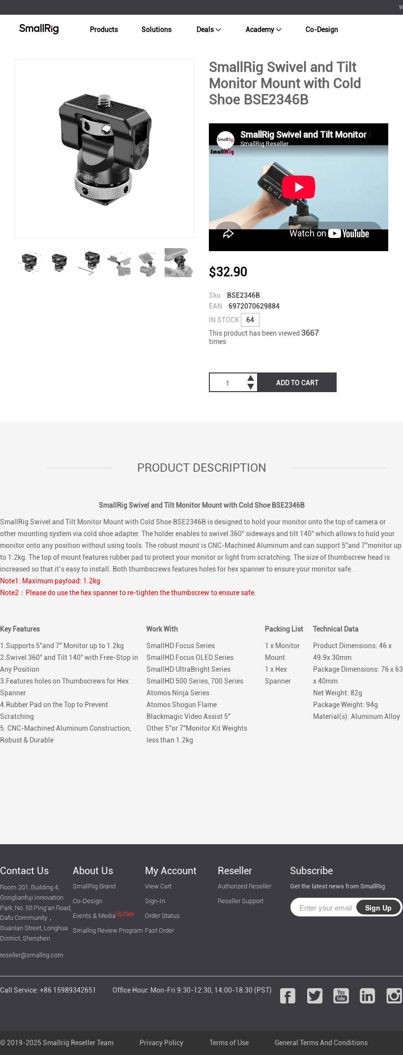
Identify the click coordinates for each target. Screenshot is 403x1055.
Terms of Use (229, 1043)
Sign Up (378, 907)
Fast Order (159, 930)
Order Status (162, 915)
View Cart (158, 886)
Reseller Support (240, 901)
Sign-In (155, 901)
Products (104, 29)
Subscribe (311, 871)
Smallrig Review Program (108, 930)
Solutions (157, 29)
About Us (93, 871)
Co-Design (322, 29)
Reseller (235, 871)
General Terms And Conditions (321, 1043)
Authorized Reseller (244, 886)
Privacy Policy (161, 1043)
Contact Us (24, 871)
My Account (171, 871)
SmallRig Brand (94, 886)
